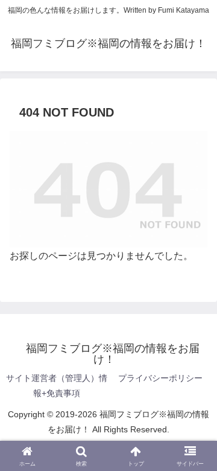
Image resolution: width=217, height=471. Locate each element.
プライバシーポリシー (160, 378)
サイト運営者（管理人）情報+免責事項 (56, 385)
